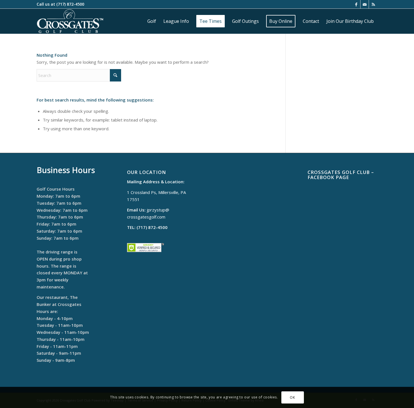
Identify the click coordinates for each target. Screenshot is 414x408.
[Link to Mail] (364, 4)
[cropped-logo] (70, 21)
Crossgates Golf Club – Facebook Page (341, 174)
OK (292, 397)
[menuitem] (152, 21)
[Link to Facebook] (356, 4)
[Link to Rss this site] (373, 4)
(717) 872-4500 (70, 4)
